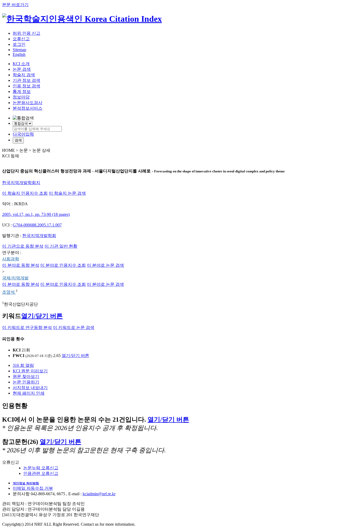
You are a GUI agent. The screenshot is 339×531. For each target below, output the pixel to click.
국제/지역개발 (15, 278)
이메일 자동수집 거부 (33, 488)
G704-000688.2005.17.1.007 (37, 225)
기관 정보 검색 (26, 80)
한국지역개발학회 (39, 235)
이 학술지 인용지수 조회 (25, 193)
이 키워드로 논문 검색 (73, 327)
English (19, 54)
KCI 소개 (21, 63)
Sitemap (19, 49)
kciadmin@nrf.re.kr (99, 494)
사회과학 (10, 259)
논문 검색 (22, 69)
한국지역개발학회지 (21, 182)
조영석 (9, 292)
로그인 (19, 44)
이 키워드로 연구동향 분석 (27, 327)
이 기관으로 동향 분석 (22, 246)
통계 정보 (22, 91)
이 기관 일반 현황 (60, 246)
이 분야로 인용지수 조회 (63, 265)
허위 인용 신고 (26, 33)
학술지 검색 (24, 75)
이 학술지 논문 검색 (67, 193)
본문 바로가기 (15, 4)
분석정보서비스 (27, 108)
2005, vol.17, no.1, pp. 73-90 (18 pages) (36, 214)
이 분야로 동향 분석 (20, 265)
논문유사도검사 (27, 102)
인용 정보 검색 (26, 86)
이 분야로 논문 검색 (105, 265)
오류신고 (21, 39)
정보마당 (21, 97)
